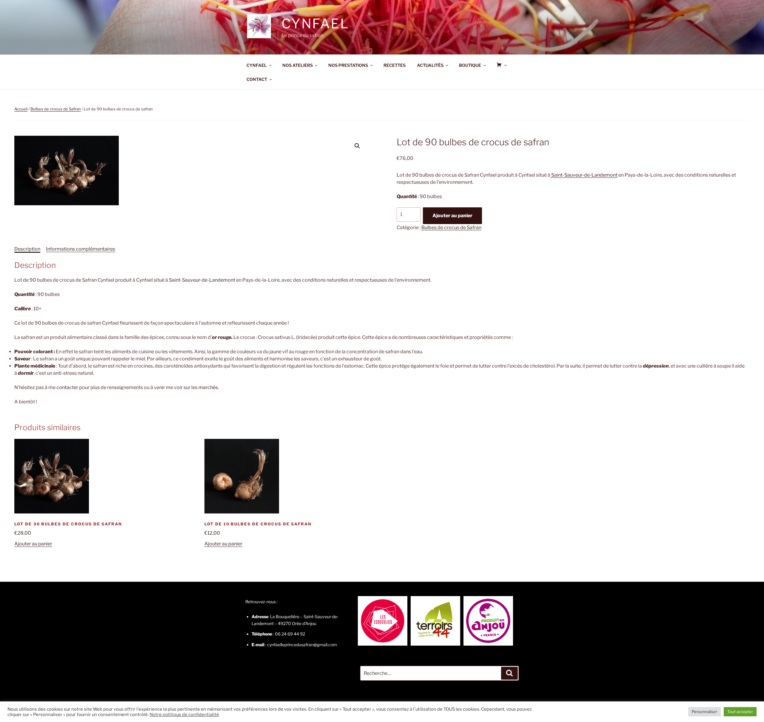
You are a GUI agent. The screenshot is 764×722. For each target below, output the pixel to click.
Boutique (470, 65)
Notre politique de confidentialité (184, 714)
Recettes (394, 65)
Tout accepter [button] (740, 711)
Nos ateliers (297, 65)
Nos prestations (348, 65)
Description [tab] (27, 249)
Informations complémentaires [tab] (80, 249)
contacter (67, 387)
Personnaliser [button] (704, 711)
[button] (357, 146)
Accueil (20, 109)
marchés (208, 387)
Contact (257, 79)
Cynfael (315, 24)
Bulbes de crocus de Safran (55, 109)
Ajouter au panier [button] (33, 544)
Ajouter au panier (452, 215)
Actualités (430, 65)
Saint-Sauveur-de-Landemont (583, 175)
